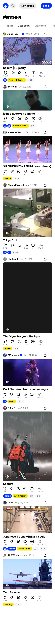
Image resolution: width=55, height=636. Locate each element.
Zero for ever (11, 592)
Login (46, 5)
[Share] (45, 34)
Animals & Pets (20, 126)
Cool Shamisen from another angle (25, 389)
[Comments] (20, 73)
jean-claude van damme (19, 113)
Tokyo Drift (10, 240)
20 (30, 80)
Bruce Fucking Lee (13, 34)
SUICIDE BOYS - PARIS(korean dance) (27, 166)
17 (20, 401)
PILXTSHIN (13, 555)
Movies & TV (24, 548)
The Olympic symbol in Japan (22, 336)
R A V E (11, 408)
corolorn (12, 87)
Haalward (13, 259)
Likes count (23, 25)
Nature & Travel (16, 80)
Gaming (8, 604)
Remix (8, 496)
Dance (8, 178)
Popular (9, 25)
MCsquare (13, 355)
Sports (8, 348)
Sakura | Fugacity (14, 67)
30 (18, 604)
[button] (5, 73)
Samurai (8, 483)
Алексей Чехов (16, 132)
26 (15, 252)
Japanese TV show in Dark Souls (24, 536)
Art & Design (20, 496)
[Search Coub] (13, 6)
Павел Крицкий (16, 185)
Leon (10, 503)
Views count (40, 25)
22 (17, 178)
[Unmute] (7, 60)
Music (12, 401)
